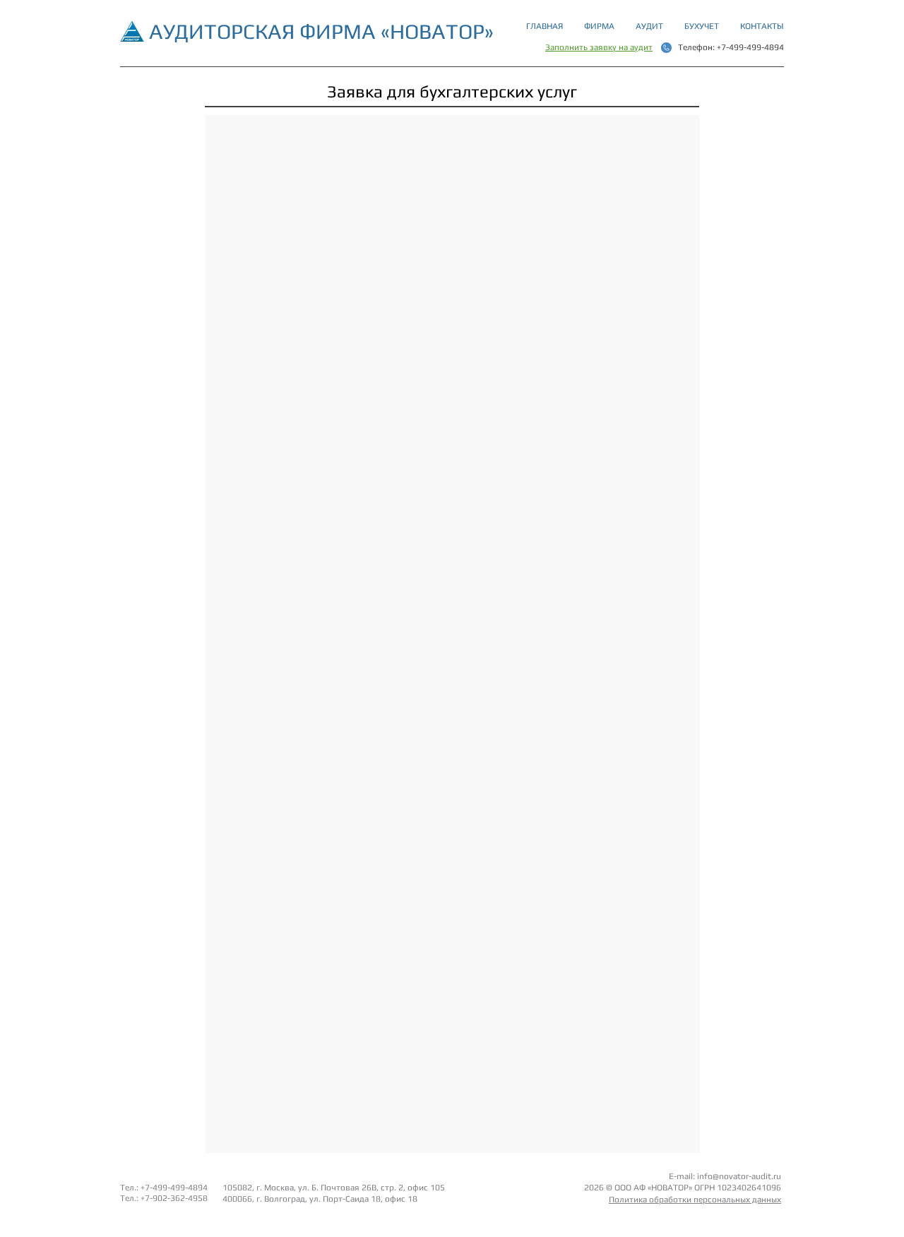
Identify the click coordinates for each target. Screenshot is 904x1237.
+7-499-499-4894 (750, 47)
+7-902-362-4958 (174, 1198)
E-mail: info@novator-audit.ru (725, 1176)
